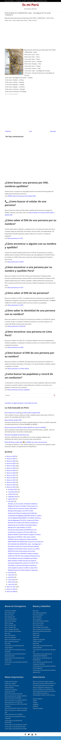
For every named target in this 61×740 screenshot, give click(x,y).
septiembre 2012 (13, 496)
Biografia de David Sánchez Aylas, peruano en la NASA (23, 549)
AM (21, 738)
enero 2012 (11, 584)
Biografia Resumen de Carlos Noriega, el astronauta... (23, 570)
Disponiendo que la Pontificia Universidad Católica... (23, 525)
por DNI (24, 1)
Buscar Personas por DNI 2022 (13, 694)
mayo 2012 (11, 575)
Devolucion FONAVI (10, 610)
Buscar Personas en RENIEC (13, 698)
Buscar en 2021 (11, 465)
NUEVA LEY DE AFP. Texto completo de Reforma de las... (24, 556)
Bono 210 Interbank (10, 637)
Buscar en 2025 (11, 456)
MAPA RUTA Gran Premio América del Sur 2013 (21, 551)
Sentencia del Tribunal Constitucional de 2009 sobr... (23, 513)
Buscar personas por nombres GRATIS (16, 696)
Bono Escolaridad (38, 615)
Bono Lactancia (37, 619)
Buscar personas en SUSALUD (17, 326)
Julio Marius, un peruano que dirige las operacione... (22, 565)
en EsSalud (18, 1)
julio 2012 (11, 501)
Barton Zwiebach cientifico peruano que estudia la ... (22, 560)
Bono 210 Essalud (10, 635)
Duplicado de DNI (10, 692)
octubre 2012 (12, 494)
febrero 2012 (12, 582)
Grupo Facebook (37, 699)
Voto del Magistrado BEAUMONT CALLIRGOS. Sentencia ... (25, 518)
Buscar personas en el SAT (15, 287)
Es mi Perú (30, 4)
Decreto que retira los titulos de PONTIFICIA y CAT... (22, 530)
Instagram (35, 704)
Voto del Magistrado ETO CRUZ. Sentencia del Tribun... (23, 520)
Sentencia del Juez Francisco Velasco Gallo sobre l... (23, 508)
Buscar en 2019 (11, 470)
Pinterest (35, 706)
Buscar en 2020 (11, 468)
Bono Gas (36, 610)
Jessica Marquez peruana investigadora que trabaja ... (23, 558)
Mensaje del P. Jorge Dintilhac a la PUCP (19, 527)
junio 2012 (11, 572)
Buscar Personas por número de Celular (16, 708)
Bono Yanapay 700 (10, 625)
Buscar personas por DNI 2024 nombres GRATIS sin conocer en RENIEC (25, 427)
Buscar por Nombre (9, 1)
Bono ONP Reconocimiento (41, 621)
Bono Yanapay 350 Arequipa (13, 631)
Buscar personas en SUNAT (16, 262)
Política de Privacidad (11, 681)
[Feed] (36, 734)
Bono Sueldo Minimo (11, 619)
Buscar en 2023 (11, 461)
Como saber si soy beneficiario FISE (15, 726)
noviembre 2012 (13, 492)
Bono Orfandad (37, 617)
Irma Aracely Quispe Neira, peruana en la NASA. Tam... (23, 563)
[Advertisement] (30, 35)
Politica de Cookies (10, 683)
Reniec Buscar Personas (12, 685)
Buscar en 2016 (11, 477)
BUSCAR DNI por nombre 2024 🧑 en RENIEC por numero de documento (26, 442)
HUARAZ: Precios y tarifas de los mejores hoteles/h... (23, 539)
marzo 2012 (11, 579)
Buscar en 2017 (11, 475)
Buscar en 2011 (11, 586)
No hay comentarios (13, 94)
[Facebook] (25, 734)
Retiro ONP (36, 635)
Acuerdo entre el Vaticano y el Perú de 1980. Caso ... (23, 532)
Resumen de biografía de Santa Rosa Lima (17, 435)
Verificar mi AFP (37, 641)
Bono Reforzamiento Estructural (42, 631)
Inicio (30, 131)
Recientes (53, 131)
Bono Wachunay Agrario (40, 613)
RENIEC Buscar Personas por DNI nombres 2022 (22, 196)
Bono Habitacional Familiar (40, 627)
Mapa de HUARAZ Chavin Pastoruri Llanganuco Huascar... (24, 534)
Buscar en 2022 (11, 463)
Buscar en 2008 (11, 591)
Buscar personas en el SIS (15, 238)
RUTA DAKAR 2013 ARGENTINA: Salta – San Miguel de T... (25, 544)
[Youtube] (32, 734)
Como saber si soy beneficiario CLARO (16, 724)
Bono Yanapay (9, 623)
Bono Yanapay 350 (10, 627)
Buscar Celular (30, 1)
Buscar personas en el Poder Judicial (18, 368)
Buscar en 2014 (11, 482)
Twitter (35, 700)
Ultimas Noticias (9, 687)
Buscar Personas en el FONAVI (14, 714)
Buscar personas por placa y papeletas (19, 389)
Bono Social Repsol (10, 621)
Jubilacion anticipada (39, 639)
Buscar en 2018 (11, 473)
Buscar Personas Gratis (41, 1)
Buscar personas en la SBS (15, 347)
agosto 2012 (11, 499)
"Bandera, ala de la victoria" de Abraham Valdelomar (22, 503)
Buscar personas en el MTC (16, 305)
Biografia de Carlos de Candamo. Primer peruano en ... (23, 506)
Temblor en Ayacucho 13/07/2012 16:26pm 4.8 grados (23, 553)
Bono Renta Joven (38, 625)
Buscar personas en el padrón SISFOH (16, 700)
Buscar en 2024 (11, 458)
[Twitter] (29, 734)
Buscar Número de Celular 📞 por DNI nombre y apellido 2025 (22, 412)
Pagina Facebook (38, 708)
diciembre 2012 (12, 489)
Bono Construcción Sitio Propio (42, 629)
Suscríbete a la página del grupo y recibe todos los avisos (21, 403)
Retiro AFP (36, 637)
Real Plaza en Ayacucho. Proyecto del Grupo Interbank (23, 546)
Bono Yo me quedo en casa (12, 639)
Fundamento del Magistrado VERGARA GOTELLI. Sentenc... (25, 515)
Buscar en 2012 (11, 487)
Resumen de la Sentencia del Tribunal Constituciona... (23, 522)
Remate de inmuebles (11, 689)
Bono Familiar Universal (11, 641)
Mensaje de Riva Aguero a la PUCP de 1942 (20, 511)
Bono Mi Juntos (9, 615)
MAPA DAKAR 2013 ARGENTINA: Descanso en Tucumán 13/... (26, 541)
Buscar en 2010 (11, 589)
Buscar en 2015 (11, 480)
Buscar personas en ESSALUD (13, 702)
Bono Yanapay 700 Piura (12, 629)
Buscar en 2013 (11, 484)
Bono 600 (7, 643)
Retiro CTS (36, 633)
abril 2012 (11, 577)
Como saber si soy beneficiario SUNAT (16, 728)
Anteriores (8, 131)
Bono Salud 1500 (10, 613)
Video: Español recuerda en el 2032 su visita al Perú (22, 568)
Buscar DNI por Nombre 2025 (13, 420)
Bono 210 (7, 633)
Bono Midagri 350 (10, 617)
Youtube (35, 702)
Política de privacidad (35, 738)
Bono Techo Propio (38, 623)
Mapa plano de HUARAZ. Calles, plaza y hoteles (22, 537)
